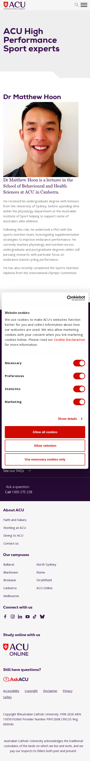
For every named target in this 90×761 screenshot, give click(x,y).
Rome (40, 572)
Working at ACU (14, 528)
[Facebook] (5, 617)
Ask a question (17, 486)
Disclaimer (50, 691)
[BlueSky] (42, 617)
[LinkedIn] (20, 617)
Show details (67, 418)
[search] (76, 5)
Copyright (31, 691)
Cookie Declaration (69, 339)
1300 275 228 (22, 492)
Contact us (11, 543)
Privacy (67, 691)
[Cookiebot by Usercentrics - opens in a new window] (67, 298)
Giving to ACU (13, 535)
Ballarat (8, 564)
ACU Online (44, 588)
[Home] (20, 9)
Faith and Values (15, 520)
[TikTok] (34, 617)
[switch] (79, 376)
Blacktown (10, 572)
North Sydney (46, 564)
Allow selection (45, 445)
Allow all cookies (45, 432)
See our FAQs (13, 470)
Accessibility (11, 691)
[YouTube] (28, 617)
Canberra (10, 588)
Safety (7, 697)
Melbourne (11, 596)
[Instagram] (13, 617)
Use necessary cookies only (45, 459)
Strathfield (44, 580)
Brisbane (9, 580)
